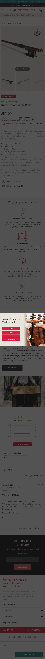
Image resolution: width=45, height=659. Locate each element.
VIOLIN (11, 328)
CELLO (11, 336)
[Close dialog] (43, 314)
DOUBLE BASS (11, 339)
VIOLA (11, 332)
